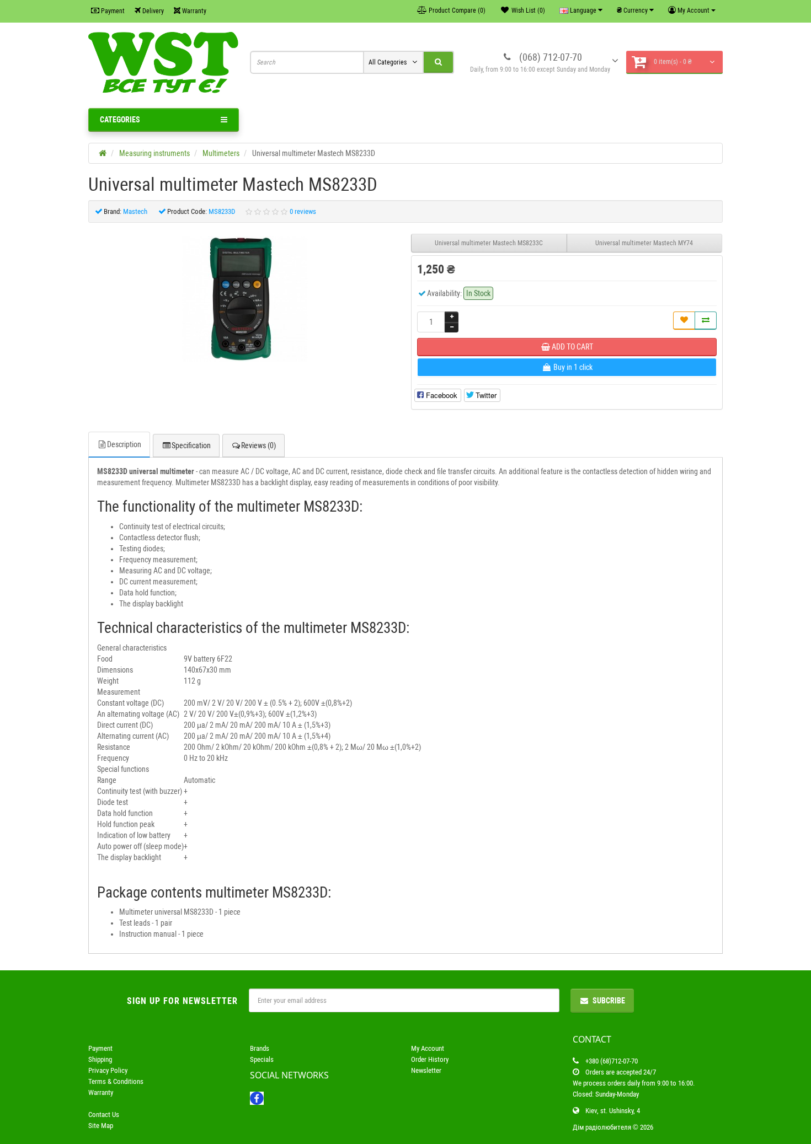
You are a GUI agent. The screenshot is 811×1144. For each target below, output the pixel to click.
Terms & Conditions (115, 1081)
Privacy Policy (107, 1070)
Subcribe (609, 1000)
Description (124, 444)
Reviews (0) (258, 445)
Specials (262, 1059)
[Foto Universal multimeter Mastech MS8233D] (244, 299)
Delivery (152, 11)
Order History (430, 1059)
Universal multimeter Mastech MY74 (644, 243)
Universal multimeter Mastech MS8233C (489, 243)
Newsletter (426, 1070)
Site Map (100, 1125)
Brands (259, 1048)
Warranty (193, 11)
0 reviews (303, 211)
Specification (191, 445)
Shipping (100, 1059)
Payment (112, 11)
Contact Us (103, 1114)
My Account (427, 1048)
